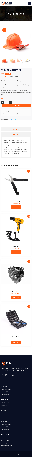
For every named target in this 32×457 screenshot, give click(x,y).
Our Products (5, 403)
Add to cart (16, 105)
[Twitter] (11, 119)
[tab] (16, 134)
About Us (4, 405)
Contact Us (5, 386)
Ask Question (5, 394)
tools (20, 113)
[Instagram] (9, 375)
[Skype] (15, 119)
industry (17, 113)
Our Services (5, 408)
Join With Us (5, 392)
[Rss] (17, 119)
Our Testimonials (6, 389)
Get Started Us (6, 384)
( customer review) (13, 76)
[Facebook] (2, 375)
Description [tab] (16, 129)
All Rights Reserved (20, 454)
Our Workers (5, 440)
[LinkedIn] (13, 375)
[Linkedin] (13, 119)
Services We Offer (7, 445)
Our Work (4, 438)
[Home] (6, 3)
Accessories (11, 113)
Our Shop (4, 443)
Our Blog (4, 410)
